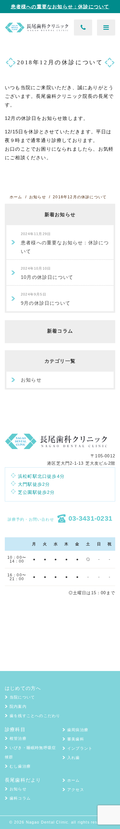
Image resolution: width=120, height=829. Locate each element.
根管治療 (18, 738)
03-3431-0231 (90, 518)
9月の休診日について (45, 299)
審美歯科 (75, 739)
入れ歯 (73, 757)
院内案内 (18, 706)
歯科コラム (20, 798)
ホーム (73, 780)
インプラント (79, 748)
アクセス (75, 789)
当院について (22, 697)
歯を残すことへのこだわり (35, 716)
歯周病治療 (77, 730)
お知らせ (31, 380)
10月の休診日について (47, 273)
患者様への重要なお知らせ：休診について (60, 6)
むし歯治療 (20, 766)
